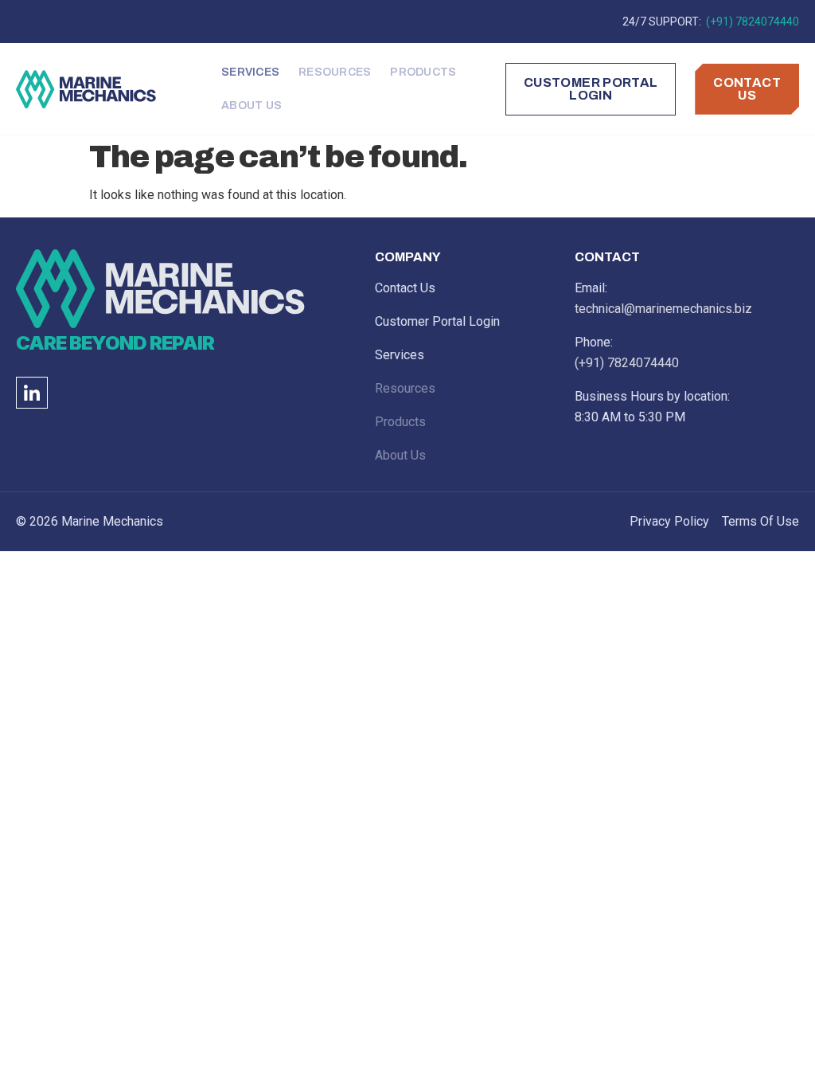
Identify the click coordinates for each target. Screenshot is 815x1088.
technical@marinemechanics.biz (663, 308)
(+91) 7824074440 (751, 21)
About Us (251, 106)
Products (423, 72)
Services (250, 72)
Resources (334, 72)
